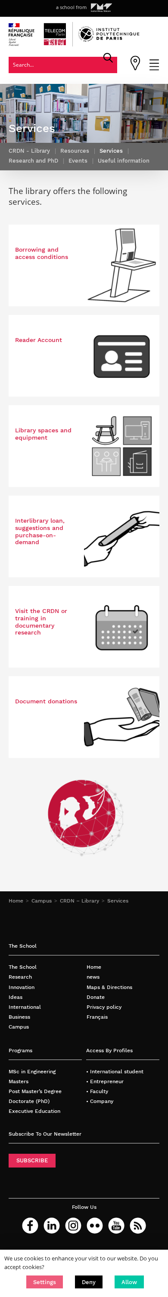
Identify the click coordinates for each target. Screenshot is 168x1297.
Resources (74, 151)
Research (20, 977)
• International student (114, 1071)
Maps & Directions (109, 987)
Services (117, 900)
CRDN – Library (79, 900)
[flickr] (95, 1225)
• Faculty (97, 1091)
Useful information (123, 160)
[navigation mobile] (154, 68)
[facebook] (30, 1225)
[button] (44, 1281)
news (93, 977)
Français (97, 1017)
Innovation (21, 987)
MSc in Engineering (32, 1071)
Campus (41, 900)
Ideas (15, 997)
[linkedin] (52, 1225)
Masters (18, 1081)
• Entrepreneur (105, 1081)
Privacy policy (104, 1007)
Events (77, 160)
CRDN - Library (29, 151)
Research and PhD (33, 160)
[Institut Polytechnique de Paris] (109, 40)
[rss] (138, 1225)
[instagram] (73, 1225)
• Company (99, 1101)
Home (16, 900)
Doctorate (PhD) (29, 1101)
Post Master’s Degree (35, 1091)
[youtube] (116, 1225)
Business (19, 1017)
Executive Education (34, 1111)
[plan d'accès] (135, 68)
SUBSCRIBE (32, 1160)
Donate (96, 997)
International (25, 1007)
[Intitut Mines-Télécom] (101, 7)
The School (23, 967)
